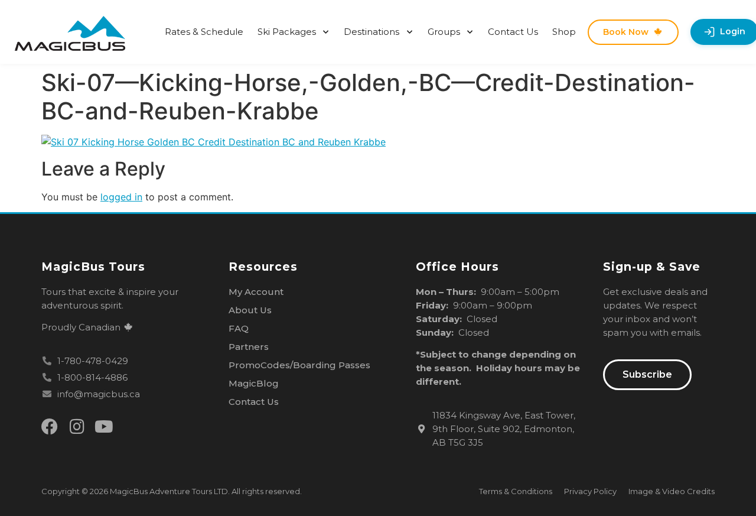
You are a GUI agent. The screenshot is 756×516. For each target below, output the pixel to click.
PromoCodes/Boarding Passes (299, 365)
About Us (250, 310)
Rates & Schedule (204, 31)
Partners (249, 346)
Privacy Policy (590, 491)
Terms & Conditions (515, 491)
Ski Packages (287, 31)
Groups (444, 31)
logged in (121, 197)
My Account (256, 291)
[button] (647, 374)
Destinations (371, 31)
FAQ (239, 328)
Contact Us (513, 31)
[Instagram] (77, 426)
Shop (564, 31)
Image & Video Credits (671, 491)
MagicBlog (254, 383)
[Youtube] (104, 426)
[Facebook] (49, 426)
